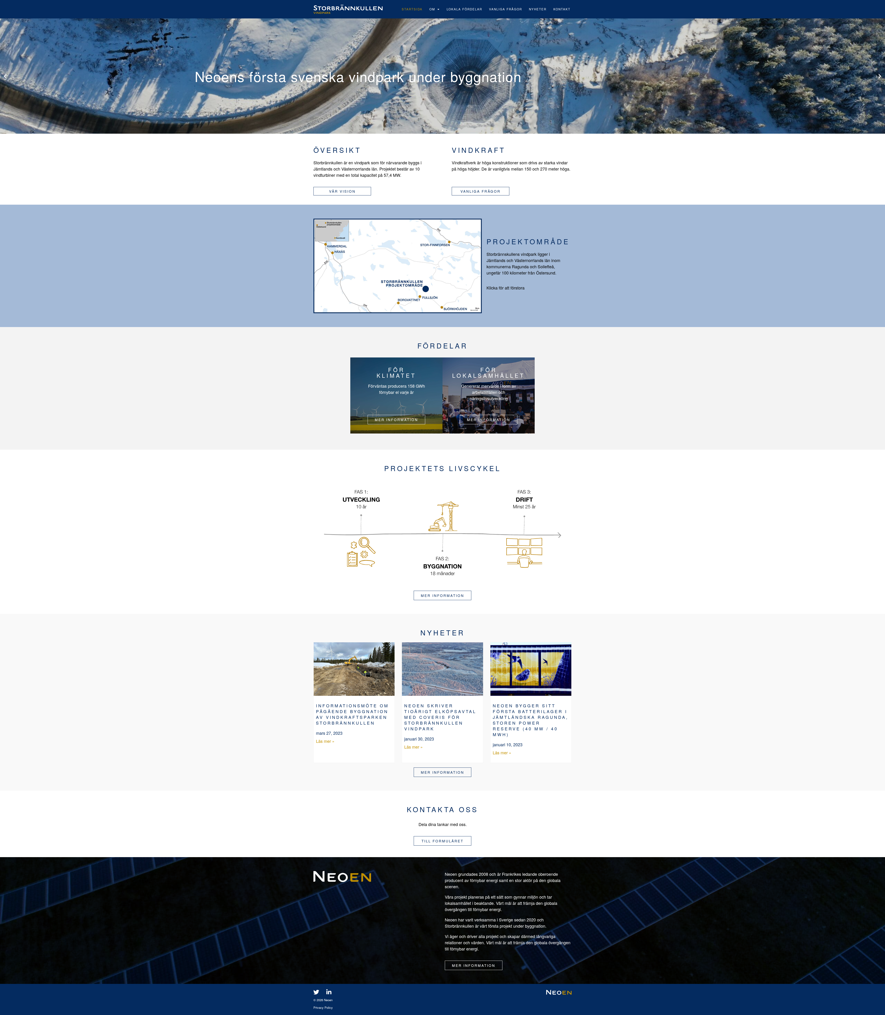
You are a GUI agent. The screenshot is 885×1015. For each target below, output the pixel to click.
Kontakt (561, 9)
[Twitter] (316, 992)
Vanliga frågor (505, 9)
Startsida (412, 9)
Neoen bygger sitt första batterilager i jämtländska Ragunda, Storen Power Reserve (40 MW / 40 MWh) (530, 719)
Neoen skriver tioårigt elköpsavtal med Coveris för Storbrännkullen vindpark (440, 717)
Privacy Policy (323, 1007)
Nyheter (537, 9)
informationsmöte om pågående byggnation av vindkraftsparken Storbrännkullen (352, 714)
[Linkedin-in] (329, 992)
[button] (5, 76)
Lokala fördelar (464, 9)
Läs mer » (325, 741)
